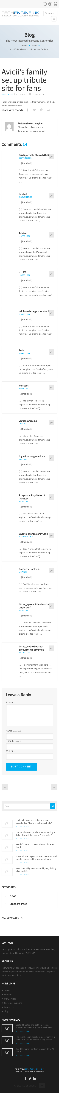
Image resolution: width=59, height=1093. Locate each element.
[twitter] (50, 4)
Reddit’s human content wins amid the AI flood (35, 845)
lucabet (23, 194)
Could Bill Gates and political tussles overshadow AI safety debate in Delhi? (34, 821)
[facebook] (45, 4)
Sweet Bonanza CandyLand (33, 533)
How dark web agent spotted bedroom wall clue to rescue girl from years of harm (36, 857)
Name (13, 730)
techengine (21, 94)
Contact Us (9, 1007)
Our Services (10, 998)
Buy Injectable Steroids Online (35, 155)
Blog (6, 1011)
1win (21, 350)
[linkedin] (55, 4)
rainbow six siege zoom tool (34, 311)
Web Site (10, 751)
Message (10, 702)
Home (24, 45)
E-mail (14, 741)
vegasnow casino (28, 420)
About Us (8, 994)
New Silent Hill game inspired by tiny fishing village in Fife (36, 869)
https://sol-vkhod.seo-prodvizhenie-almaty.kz (31, 648)
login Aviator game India (32, 456)
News (34, 45)
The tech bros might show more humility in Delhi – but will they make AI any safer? (35, 833)
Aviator (23, 233)
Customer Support (13, 1002)
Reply (51, 156)
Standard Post (18, 904)
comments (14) (39, 94)
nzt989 (22, 272)
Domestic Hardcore (29, 569)
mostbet (23, 385)
